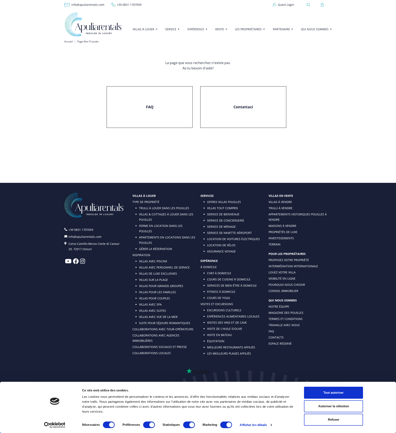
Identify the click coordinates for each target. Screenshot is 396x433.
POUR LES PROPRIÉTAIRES (287, 254)
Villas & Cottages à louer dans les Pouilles (166, 217)
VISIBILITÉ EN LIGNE (282, 278)
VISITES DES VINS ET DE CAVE (227, 322)
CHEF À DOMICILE (219, 273)
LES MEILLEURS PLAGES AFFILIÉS (229, 353)
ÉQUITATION (215, 341)
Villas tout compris (222, 208)
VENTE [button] (219, 29)
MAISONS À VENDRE (282, 226)
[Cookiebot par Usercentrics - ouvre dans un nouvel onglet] (55, 425)
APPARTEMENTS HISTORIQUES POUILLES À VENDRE (298, 217)
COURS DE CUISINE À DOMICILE (228, 279)
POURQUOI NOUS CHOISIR (287, 285)
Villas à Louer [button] (143, 29)
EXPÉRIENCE (209, 261)
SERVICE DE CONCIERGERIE (225, 220)
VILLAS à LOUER (144, 196)
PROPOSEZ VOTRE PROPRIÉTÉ (289, 260)
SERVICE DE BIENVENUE (223, 214)
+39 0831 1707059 (129, 5)
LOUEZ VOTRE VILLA (282, 272)
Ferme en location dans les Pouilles (161, 228)
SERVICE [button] (170, 29)
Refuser (333, 419)
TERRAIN (274, 244)
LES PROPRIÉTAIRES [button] (248, 29)
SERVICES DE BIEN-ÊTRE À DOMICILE (232, 285)
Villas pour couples (154, 298)
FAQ (149, 106)
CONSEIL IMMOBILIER (283, 291)
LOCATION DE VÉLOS (221, 245)
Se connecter (322, 5)
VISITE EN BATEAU (219, 335)
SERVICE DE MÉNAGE (221, 227)
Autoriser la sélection (333, 406)
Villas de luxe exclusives (158, 273)
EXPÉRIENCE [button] (195, 29)
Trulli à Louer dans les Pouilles (164, 208)
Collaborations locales (151, 353)
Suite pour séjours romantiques (164, 323)
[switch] (149, 424)
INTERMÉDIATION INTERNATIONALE (293, 266)
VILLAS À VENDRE (280, 202)
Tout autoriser (333, 392)
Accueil (68, 41)
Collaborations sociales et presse (159, 347)
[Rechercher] (309, 4)
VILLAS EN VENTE (281, 196)
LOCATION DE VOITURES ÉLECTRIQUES (233, 239)
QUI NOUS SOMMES (283, 300)
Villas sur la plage (153, 280)
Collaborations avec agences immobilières (155, 338)
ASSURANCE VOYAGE (221, 251)
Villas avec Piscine (153, 261)
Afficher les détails (253, 425)
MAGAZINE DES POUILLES (286, 313)
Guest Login (286, 5)
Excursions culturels (224, 310)
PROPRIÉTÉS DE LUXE (283, 232)
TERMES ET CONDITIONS (286, 319)
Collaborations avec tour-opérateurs (162, 329)
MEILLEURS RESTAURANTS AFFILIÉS (231, 347)
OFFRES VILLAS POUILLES (224, 202)
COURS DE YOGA (218, 298)
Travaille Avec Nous (284, 325)
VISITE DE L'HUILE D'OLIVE (224, 329)
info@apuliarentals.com (87, 5)
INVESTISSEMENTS (281, 238)
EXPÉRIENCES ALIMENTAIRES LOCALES (233, 316)
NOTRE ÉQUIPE (279, 306)
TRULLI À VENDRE (280, 208)
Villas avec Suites (152, 311)
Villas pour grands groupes (161, 286)
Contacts (276, 337)
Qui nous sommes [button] (315, 29)
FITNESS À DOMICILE (221, 292)
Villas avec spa (150, 304)
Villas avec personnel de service (164, 267)
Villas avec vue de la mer (158, 317)
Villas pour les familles (157, 292)
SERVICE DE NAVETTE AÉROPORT (229, 233)
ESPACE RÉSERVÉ (280, 343)
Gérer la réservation (155, 249)
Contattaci (243, 106)
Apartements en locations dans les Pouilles (167, 240)
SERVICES (207, 196)
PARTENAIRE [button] (281, 29)
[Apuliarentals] (93, 24)
